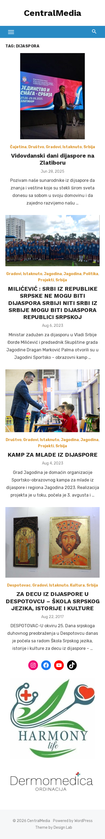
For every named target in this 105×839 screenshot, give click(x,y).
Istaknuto (72, 147)
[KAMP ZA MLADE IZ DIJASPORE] (52, 400)
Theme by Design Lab (53, 827)
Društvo (36, 147)
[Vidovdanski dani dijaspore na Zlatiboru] (52, 96)
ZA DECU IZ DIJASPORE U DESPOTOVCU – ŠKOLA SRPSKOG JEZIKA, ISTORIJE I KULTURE (53, 601)
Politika (90, 274)
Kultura (77, 585)
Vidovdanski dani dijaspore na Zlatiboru (52, 159)
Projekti (46, 280)
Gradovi (53, 147)
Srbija (89, 147)
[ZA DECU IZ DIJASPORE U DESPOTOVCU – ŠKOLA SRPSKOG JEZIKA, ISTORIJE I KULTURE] (52, 542)
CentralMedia (52, 13)
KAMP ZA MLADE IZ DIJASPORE (52, 454)
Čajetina (18, 147)
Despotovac (19, 585)
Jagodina (53, 274)
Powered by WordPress (73, 821)
